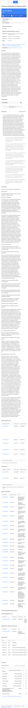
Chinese (10, 19)
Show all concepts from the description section (11, 696)
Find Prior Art (15, 15)
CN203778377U (5, 577)
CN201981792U (5, 443)
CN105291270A (5, 560)
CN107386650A (5, 471)
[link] (4, 671)
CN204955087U (5, 568)
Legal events (19, 44)
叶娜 (7, 20)
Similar (21, 15)
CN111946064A (5, 478)
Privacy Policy (4, 707)
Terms (23, 706)
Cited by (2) (14, 44)
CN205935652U (5, 603)
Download (18, 665)
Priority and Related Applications (13, 45)
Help (9, 707)
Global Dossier (15, 47)
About (2, 706)
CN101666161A (5, 439)
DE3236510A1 (5, 426)
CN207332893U (5, 546)
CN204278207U (5, 521)
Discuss (20, 47)
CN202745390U (5, 449)
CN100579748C (5, 529)
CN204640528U (5, 573)
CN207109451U (5, 581)
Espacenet (10, 47)
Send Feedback (9, 706)
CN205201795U (5, 557)
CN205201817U (5, 539)
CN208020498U (5, 551)
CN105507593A (5, 511)
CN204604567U (5, 533)
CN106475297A (5, 565)
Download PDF (7, 15)
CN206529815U (5, 600)
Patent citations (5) (8, 44)
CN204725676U (5, 525)
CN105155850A (5, 502)
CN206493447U (5, 515)
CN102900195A (5, 587)
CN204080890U (5, 506)
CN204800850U (5, 542)
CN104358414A (5, 454)
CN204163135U (5, 497)
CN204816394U (5, 549)
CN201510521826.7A (6, 619)
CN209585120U (5, 591)
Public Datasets (17, 706)
